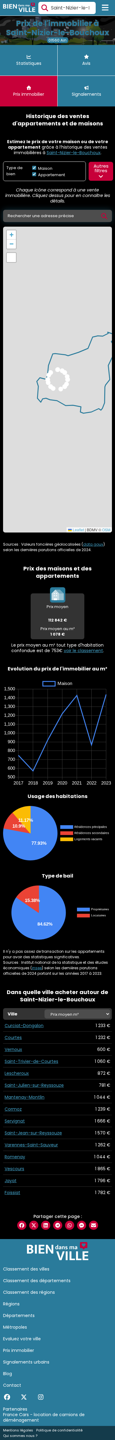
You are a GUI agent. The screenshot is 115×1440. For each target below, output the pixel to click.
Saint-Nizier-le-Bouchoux (74, 153)
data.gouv (93, 544)
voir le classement (83, 651)
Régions (11, 1304)
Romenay (15, 1157)
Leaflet (78, 529)
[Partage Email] (93, 1225)
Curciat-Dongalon (24, 1025)
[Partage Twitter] (33, 1225)
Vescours (14, 1169)
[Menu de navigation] (105, 8)
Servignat (15, 1121)
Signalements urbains (26, 1362)
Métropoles (15, 1327)
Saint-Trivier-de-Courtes (31, 1061)
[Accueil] (19, 8)
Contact (12, 1385)
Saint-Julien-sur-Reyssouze (34, 1085)
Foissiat (12, 1192)
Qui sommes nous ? (20, 1435)
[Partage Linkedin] (45, 1225)
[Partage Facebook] (21, 1225)
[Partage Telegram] (57, 1225)
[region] (57, 380)
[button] (11, 234)
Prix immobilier (18, 1350)
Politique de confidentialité (59, 1430)
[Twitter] (24, 1397)
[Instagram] (40, 1397)
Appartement (51, 175)
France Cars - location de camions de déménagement (44, 1417)
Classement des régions (29, 1292)
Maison (44, 168)
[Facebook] (7, 1397)
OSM (106, 529)
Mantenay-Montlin (24, 1097)
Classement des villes (26, 1269)
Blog (7, 1374)
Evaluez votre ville (22, 1339)
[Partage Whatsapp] (69, 1225)
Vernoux (13, 1049)
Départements (19, 1315)
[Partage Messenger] (81, 1225)
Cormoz (13, 1109)
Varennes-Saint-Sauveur (31, 1145)
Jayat (11, 1181)
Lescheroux (17, 1073)
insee (37, 968)
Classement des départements (37, 1281)
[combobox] (67, 8)
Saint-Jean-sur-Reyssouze (33, 1133)
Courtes (13, 1037)
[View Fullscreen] (11, 257)
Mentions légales (18, 1430)
